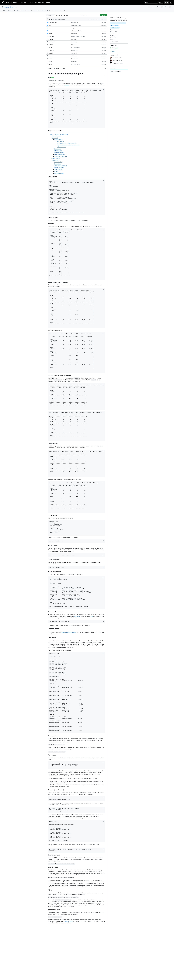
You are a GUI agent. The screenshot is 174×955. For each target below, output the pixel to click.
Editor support (56, 158)
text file (67, 85)
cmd (50, 25)
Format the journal (59, 152)
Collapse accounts (61, 147)
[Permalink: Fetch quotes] (47, 515)
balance (118, 23)
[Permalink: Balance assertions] (47, 855)
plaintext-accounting (115, 27)
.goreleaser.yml (52, 42)
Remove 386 (74, 42)
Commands (55, 138)
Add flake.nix (74, 39)
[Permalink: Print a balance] (47, 218)
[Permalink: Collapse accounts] (47, 443)
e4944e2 (90, 19)
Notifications (152, 6)
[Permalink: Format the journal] (47, 559)
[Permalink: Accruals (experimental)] (47, 790)
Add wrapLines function (76, 30)
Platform (8, 2)
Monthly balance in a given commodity (67, 143)
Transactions (57, 163)
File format (55, 160)
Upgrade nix (74, 53)
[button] (103, 90)
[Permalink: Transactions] (47, 755)
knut (11, 7)
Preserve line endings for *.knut (78, 36)
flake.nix (50, 56)
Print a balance (58, 139)
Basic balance (60, 141)
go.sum (50, 61)
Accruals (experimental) (60, 165)
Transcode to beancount (60, 156)
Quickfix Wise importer (60, 19)
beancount (77, 616)
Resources (23, 2)
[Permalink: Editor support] (47, 629)
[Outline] (105, 68)
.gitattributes (51, 36)
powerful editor (69, 921)
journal (112, 25)
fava (91, 616)
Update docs (74, 33)
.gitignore (51, 39)
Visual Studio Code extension (68, 632)
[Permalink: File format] (47, 637)
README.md (51, 50)
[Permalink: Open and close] (47, 736)
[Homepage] (3, 2)
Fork (160, 6)
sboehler (6, 7)
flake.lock (51, 53)
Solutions (15, 2)
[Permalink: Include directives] (47, 910)
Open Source (32, 2)
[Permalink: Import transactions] (47, 572)
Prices (56, 171)
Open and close (58, 162)
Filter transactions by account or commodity (68, 145)
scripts (50, 33)
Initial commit (74, 44)
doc (49, 28)
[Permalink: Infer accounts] (47, 545)
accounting (113, 23)
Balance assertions (59, 167)
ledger (116, 25)
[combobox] (90, 15)
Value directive (58, 169)
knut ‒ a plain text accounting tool (59, 134)
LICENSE (51, 44)
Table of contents (56, 136)
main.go (50, 64)
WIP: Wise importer (75, 47)
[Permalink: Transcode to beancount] (47, 612)
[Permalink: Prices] (47, 890)
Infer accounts (58, 150)
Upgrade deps (74, 58)
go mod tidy (74, 61)
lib (49, 30)
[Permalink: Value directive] (47, 867)
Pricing (48, 2)
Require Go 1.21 (74, 22)
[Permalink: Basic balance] (47, 224)
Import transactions (59, 154)
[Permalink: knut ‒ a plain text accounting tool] (47, 74)
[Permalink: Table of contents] (47, 131)
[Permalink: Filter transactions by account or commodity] (47, 375)
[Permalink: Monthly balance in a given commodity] (47, 282)
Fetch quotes (57, 148)
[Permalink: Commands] (47, 177)
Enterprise (41, 2)
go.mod (50, 58)
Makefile (50, 47)
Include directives (58, 173)
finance (123, 23)
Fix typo (73, 28)
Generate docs (74, 50)
